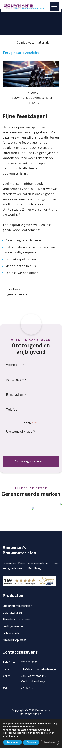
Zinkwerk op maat (14, 640)
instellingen (10, 736)
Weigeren (31, 742)
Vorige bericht (13, 289)
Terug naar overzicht (21, 52)
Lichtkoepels (11, 633)
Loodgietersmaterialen (17, 606)
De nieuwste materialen (33, 42)
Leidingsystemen (13, 626)
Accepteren (12, 742)
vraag (31, 422)
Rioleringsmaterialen (16, 619)
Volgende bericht (15, 294)
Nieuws (32, 92)
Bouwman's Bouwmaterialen (35, 712)
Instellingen (49, 742)
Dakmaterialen (12, 612)
